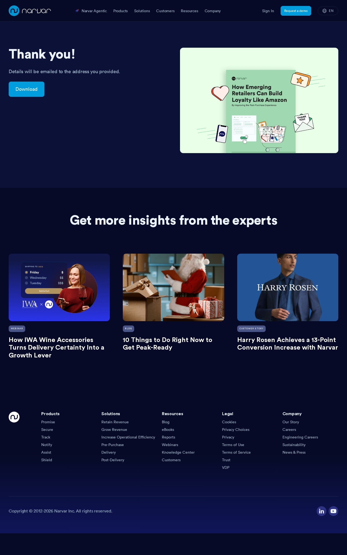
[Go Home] (14, 441)
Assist (46, 452)
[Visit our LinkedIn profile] (321, 511)
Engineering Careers (300, 437)
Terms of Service (236, 452)
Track (45, 437)
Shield (46, 459)
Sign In (268, 11)
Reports (168, 437)
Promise (48, 422)
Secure (47, 429)
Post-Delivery (112, 459)
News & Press (294, 452)
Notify (46, 444)
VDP (225, 467)
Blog (165, 422)
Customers (171, 459)
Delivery (108, 452)
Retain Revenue (115, 422)
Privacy (228, 437)
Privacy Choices (235, 429)
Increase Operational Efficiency (128, 437)
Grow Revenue (114, 429)
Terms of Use (233, 444)
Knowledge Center (178, 452)
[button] (69, 415)
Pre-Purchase (112, 444)
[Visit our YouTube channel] (333, 511)
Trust (226, 459)
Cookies (229, 422)
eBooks (168, 429)
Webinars (170, 444)
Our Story (290, 422)
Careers (289, 429)
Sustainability (294, 444)
